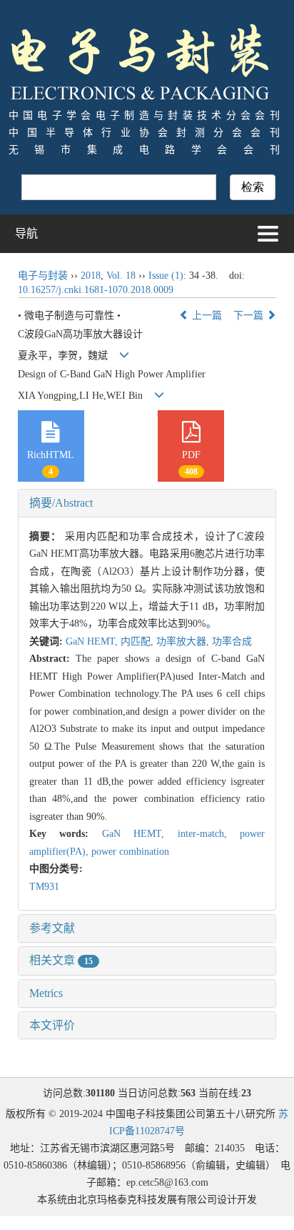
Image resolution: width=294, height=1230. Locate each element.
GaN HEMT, (93, 641)
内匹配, (138, 641)
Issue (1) (165, 275)
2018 (91, 275)
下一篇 (249, 315)
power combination (130, 851)
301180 (100, 1093)
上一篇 (205, 315)
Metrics (46, 993)
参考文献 (52, 928)
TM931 (44, 886)
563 (188, 1093)
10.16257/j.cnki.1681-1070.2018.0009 (95, 289)
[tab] (147, 503)
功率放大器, (184, 641)
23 (246, 1093)
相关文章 (61, 960)
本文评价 (52, 1025)
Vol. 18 (121, 275)
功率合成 (232, 641)
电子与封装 (43, 275)
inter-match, (209, 833)
